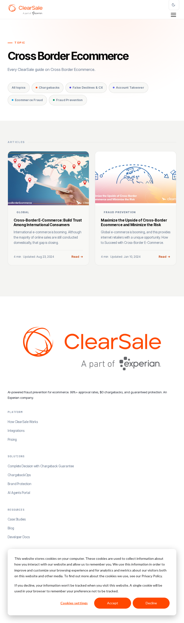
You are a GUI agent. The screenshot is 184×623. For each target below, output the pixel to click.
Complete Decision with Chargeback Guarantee (41, 466)
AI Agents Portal (19, 493)
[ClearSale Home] (25, 9)
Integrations (16, 431)
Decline (151, 603)
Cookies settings (74, 603)
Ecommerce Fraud (29, 100)
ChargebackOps (19, 475)
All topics (19, 87)
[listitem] (48, 208)
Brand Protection (19, 484)
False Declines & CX (88, 87)
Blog (11, 528)
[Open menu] (173, 15)
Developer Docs (19, 537)
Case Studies (17, 519)
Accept (112, 603)
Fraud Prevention (69, 100)
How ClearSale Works (23, 422)
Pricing (12, 439)
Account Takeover (130, 87)
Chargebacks (49, 87)
